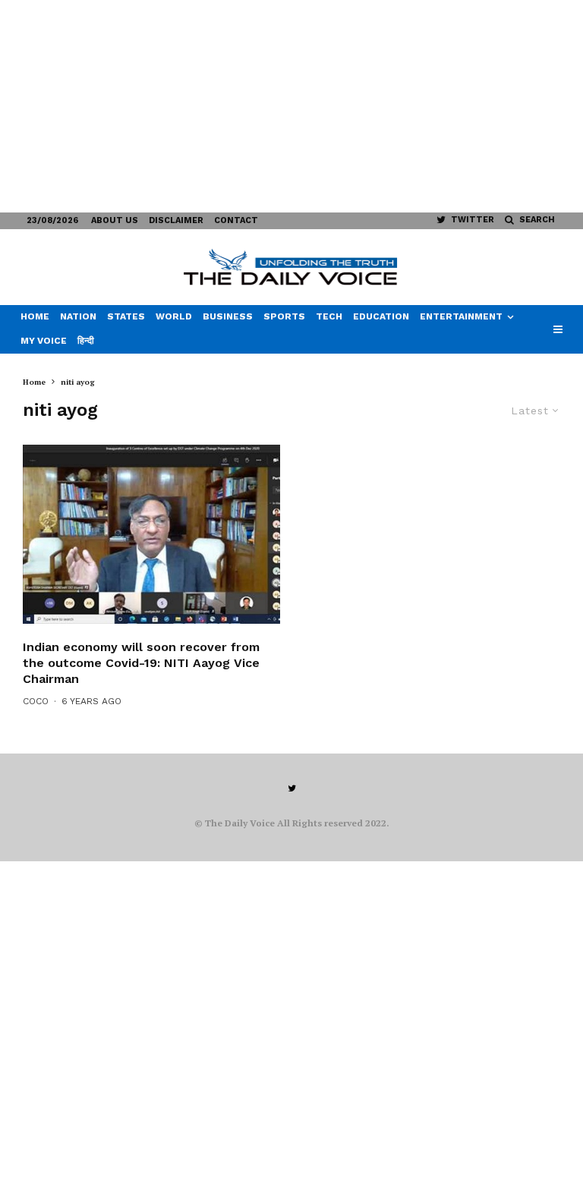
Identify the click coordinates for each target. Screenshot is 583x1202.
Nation (78, 316)
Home (34, 316)
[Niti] (151, 534)
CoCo (36, 701)
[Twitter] (291, 788)
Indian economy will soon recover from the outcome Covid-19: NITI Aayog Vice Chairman (141, 663)
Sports (284, 316)
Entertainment (461, 316)
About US (114, 220)
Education (381, 316)
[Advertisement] (291, 106)
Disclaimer (176, 220)
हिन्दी (85, 340)
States (126, 316)
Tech (329, 316)
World (174, 316)
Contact (236, 220)
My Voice (43, 340)
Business (228, 316)
